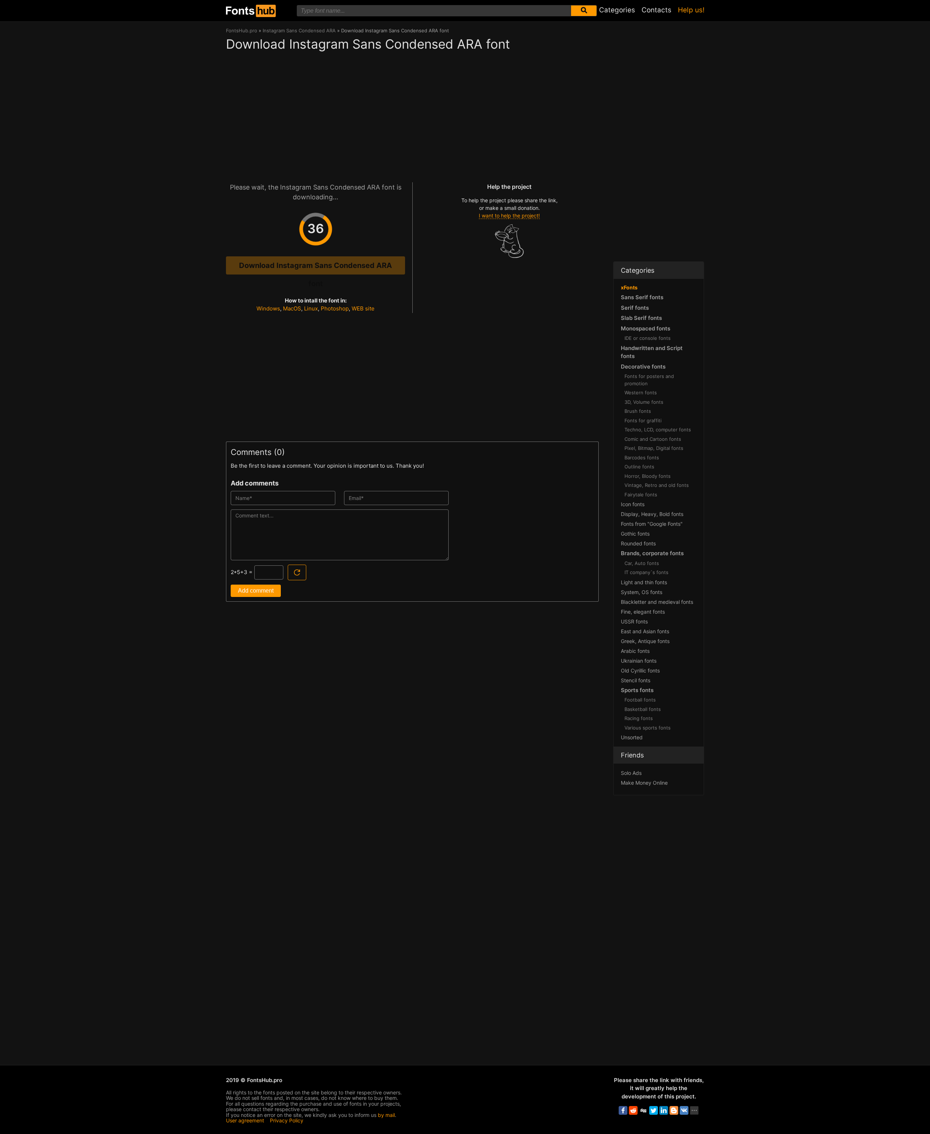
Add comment (256, 591)
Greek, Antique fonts (645, 641)
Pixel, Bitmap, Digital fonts (653, 448)
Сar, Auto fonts (641, 563)
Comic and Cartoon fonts (652, 439)
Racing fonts (638, 718)
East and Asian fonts (645, 631)
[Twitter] (653, 1110)
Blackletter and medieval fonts (657, 602)
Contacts (656, 10)
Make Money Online (644, 783)
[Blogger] (674, 1110)
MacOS (292, 308)
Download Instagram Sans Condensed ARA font (315, 268)
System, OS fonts (641, 592)
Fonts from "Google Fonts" (652, 524)
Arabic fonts (635, 651)
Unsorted (632, 737)
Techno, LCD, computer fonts (657, 429)
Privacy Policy (286, 1120)
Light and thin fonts (644, 582)
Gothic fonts (635, 534)
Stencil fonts (635, 680)
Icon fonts (632, 504)
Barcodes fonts (641, 457)
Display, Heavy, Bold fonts (652, 514)
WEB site (363, 308)
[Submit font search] (584, 10)
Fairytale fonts (640, 494)
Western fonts (640, 392)
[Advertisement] (412, 113)
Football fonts (640, 700)
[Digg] (643, 1110)
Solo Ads (631, 773)
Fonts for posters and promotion (649, 379)
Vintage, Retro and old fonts (656, 485)
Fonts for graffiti (643, 420)
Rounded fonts (638, 543)
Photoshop (335, 308)
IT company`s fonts (646, 572)
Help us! (691, 10)
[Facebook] (623, 1110)
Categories (617, 10)
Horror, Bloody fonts (647, 476)
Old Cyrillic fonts (640, 670)
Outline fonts (639, 467)
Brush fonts (637, 411)
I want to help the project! (509, 215)
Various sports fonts (647, 728)
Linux (311, 308)
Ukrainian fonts (638, 661)
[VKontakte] (684, 1110)
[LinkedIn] (663, 1110)
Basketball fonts (642, 709)
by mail (386, 1115)
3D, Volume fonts (643, 402)
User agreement (245, 1120)
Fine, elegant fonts (643, 612)
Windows (268, 308)
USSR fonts (634, 621)
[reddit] (633, 1110)
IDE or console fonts (647, 338)
